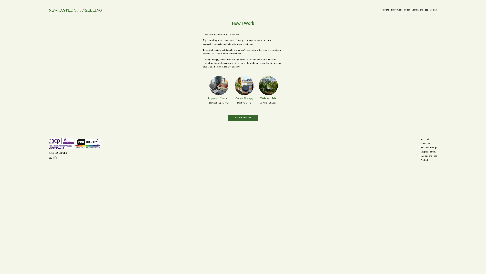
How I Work (396, 10)
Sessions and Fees (420, 10)
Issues (407, 10)
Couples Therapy (428, 152)
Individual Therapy (429, 148)
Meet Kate (384, 10)
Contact (433, 10)
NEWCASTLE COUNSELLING (75, 10)
